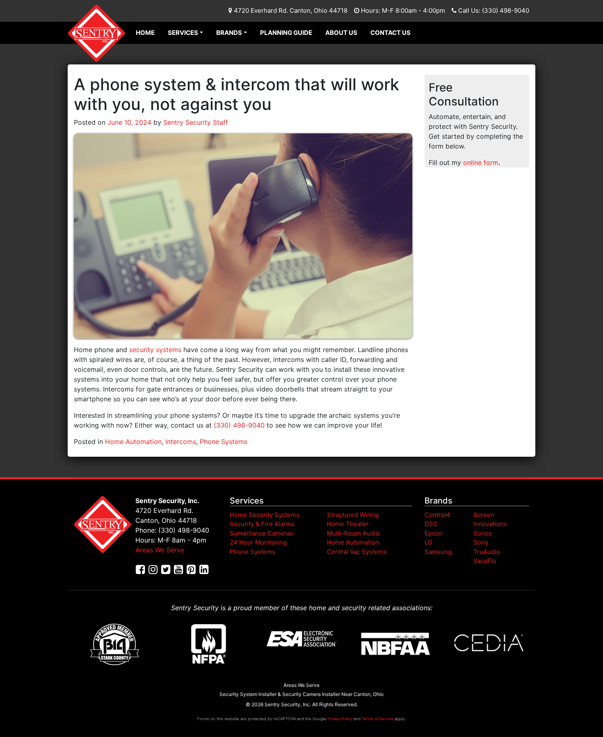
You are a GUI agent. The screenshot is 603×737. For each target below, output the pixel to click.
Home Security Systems (264, 515)
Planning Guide (286, 33)
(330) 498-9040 (239, 425)
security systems (155, 350)
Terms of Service (377, 718)
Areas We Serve (159, 550)
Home (145, 33)
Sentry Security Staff (194, 122)
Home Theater (348, 524)
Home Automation (133, 441)
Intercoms (180, 441)
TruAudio (486, 552)
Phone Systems (223, 441)
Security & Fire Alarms (262, 524)
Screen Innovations (490, 519)
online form (480, 162)
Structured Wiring (353, 515)
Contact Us (390, 33)
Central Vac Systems (357, 552)
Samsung (438, 552)
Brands (229, 33)
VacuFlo (484, 561)
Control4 (437, 515)
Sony (480, 542)
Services (183, 33)
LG (428, 542)
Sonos (482, 533)
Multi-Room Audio (353, 533)
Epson (434, 533)
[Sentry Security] (96, 33)
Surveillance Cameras (261, 533)
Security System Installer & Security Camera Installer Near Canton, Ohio (301, 694)
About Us (341, 33)
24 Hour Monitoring (258, 542)
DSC (431, 524)
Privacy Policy (339, 718)
